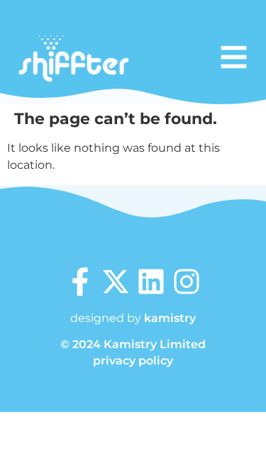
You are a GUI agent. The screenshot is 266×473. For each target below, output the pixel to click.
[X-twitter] (115, 281)
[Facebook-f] (80, 281)
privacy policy (133, 360)
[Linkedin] (151, 281)
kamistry (170, 318)
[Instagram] (186, 281)
